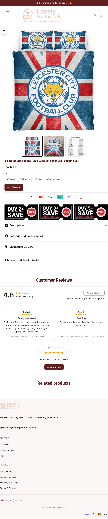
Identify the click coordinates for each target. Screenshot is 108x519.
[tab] (49, 348)
